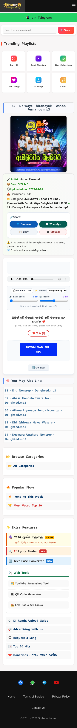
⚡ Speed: (40, 290)
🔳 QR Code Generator (26, 594)
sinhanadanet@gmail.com (33, 250)
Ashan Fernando (30, 179)
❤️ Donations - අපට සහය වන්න (32, 655)
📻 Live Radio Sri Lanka (27, 605)
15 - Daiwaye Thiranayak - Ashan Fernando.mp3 (37, 207)
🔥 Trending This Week (25, 496)
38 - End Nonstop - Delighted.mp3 (30, 390)
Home (11, 696)
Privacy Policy (61, 696)
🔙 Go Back (38, 367)
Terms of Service (33, 696)
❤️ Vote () (38, 333)
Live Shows (31, 199)
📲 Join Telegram (38, 18)
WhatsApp (53, 224)
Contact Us (38, 707)
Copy (24, 232)
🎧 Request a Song (22, 638)
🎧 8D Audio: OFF (22, 290)
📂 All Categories (21, 466)
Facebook (24, 224)
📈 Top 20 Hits (19, 646)
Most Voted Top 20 (25, 505)
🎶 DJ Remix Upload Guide (28, 620)
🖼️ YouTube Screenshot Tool (30, 583)
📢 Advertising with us (25, 629)
